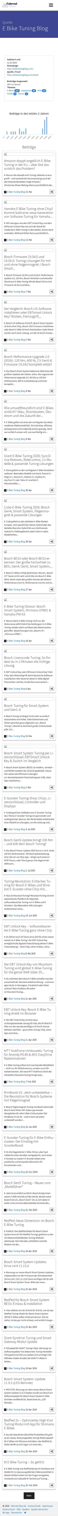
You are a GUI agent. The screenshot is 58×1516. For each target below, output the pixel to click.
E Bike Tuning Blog (15, 191)
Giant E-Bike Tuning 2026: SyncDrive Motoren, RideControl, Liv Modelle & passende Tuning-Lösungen (29, 460)
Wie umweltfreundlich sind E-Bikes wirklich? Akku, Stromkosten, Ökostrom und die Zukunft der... (29, 412)
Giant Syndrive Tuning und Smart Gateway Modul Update (27, 1339)
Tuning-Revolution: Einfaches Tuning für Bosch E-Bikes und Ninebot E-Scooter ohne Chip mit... (27, 885)
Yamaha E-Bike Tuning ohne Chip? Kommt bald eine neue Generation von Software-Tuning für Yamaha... (28, 212)
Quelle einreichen (39, 1509)
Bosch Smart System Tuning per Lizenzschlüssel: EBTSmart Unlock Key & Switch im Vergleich (29, 757)
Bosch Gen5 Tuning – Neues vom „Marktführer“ (27, 1184)
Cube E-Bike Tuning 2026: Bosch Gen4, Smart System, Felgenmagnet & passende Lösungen (27, 511)
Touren (21, 93)
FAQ (19, 1509)
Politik (10, 93)
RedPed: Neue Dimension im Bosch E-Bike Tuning (29, 1222)
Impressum (47, 1505)
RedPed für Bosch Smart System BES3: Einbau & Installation (26, 1301)
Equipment (26, 90)
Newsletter (16, 1512)
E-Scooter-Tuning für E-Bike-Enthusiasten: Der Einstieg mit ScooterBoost (29, 1141)
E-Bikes (10, 90)
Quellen (26, 1509)
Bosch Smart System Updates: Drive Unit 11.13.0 (25, 1263)
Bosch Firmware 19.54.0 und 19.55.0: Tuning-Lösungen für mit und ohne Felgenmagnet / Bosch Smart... (27, 262)
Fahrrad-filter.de (18, 1505)
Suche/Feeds (34, 1505)
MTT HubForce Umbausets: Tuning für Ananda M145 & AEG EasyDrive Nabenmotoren (28, 1054)
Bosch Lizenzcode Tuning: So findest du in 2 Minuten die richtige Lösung (27, 661)
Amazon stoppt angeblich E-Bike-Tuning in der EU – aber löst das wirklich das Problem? (27, 164)
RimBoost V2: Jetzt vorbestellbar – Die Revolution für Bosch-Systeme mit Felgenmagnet (28, 1096)
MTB (39, 90)
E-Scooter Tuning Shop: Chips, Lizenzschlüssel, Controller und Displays (28, 802)
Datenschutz (8, 1509)
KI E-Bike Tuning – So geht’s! (24, 1462)
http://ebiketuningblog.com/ (20, 68)
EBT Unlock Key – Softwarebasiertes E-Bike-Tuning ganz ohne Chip (28, 928)
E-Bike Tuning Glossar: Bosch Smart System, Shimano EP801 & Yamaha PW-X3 (27, 610)
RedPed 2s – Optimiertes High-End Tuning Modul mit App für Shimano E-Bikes (29, 1424)
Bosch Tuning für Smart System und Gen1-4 (26, 707)
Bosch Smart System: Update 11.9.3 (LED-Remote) (24, 1381)
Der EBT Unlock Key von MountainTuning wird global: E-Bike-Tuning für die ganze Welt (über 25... (28, 968)
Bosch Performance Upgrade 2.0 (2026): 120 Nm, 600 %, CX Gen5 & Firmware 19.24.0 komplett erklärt (28, 360)
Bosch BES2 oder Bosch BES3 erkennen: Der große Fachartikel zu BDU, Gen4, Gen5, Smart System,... (28, 562)
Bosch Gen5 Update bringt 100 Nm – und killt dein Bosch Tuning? (28, 842)
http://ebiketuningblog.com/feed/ (23, 75)
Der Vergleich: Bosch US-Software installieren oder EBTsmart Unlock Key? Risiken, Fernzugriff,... (28, 312)
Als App (5, 1512)
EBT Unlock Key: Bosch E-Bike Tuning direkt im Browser (28, 1011)
